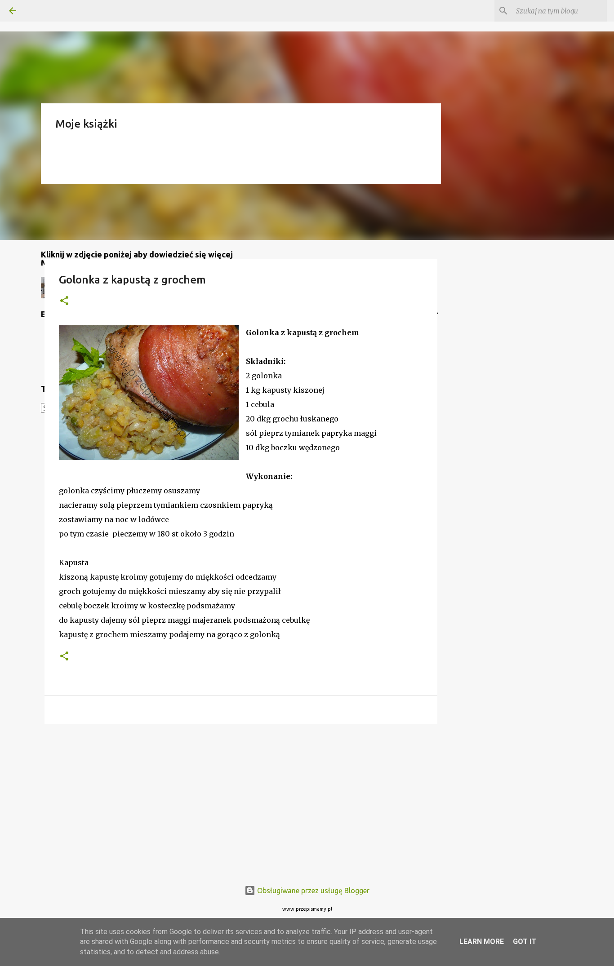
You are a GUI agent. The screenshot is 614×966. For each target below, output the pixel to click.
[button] (64, 301)
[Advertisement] (241, 801)
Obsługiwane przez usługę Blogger (312, 890)
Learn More (481, 941)
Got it (524, 941)
